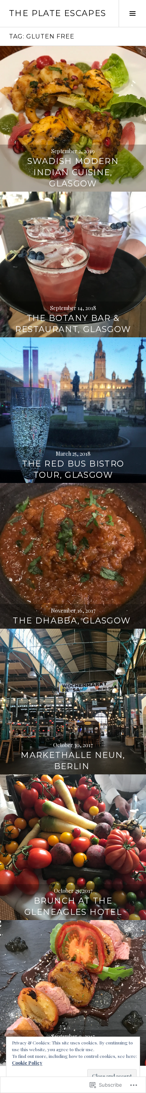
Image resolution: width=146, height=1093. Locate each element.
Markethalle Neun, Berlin (73, 760)
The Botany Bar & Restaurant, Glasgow (73, 323)
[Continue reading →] (73, 119)
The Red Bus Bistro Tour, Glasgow (73, 469)
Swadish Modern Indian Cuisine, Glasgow (73, 172)
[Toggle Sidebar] (132, 13)
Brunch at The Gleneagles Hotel (73, 906)
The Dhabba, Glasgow (73, 621)
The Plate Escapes (57, 13)
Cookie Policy (27, 1063)
